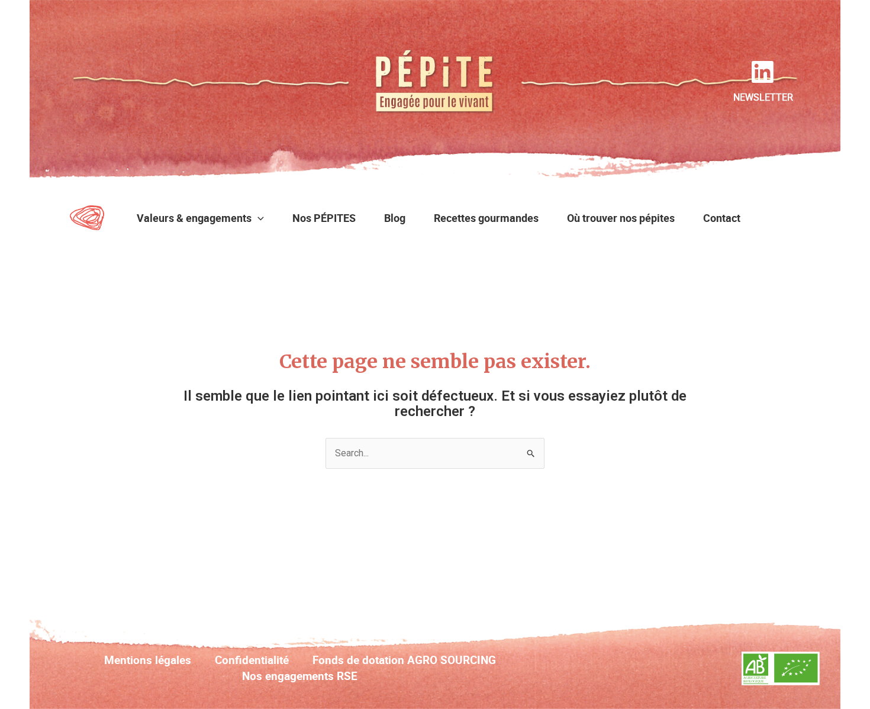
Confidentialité (252, 660)
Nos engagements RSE (299, 676)
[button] (258, 218)
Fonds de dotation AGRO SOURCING (404, 660)
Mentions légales (147, 660)
